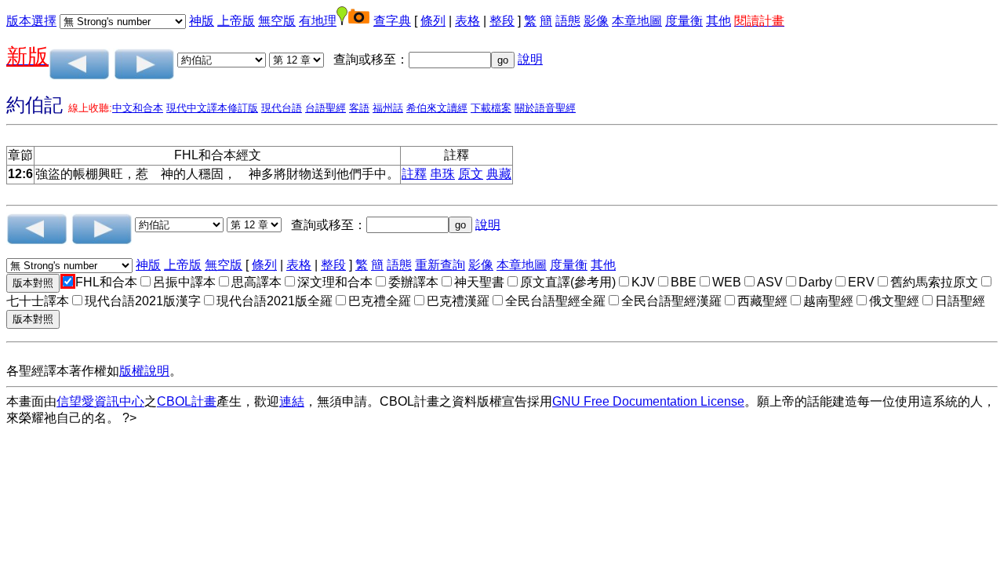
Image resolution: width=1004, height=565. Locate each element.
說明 (530, 59)
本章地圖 (637, 20)
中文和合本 (137, 108)
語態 (567, 20)
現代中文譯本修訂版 (212, 108)
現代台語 (281, 108)
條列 (433, 20)
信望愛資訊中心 (100, 401)
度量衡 (684, 20)
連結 (291, 401)
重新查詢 (440, 265)
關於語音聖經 (545, 108)
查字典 (392, 20)
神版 (201, 20)
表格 (467, 20)
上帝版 (236, 20)
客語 (359, 108)
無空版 (277, 20)
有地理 (317, 20)
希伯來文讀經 (436, 108)
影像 (596, 20)
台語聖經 (325, 108)
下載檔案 (491, 108)
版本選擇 (31, 20)
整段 (502, 20)
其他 (718, 20)
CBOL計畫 (186, 401)
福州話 (388, 108)
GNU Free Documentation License (648, 401)
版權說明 (144, 370)
